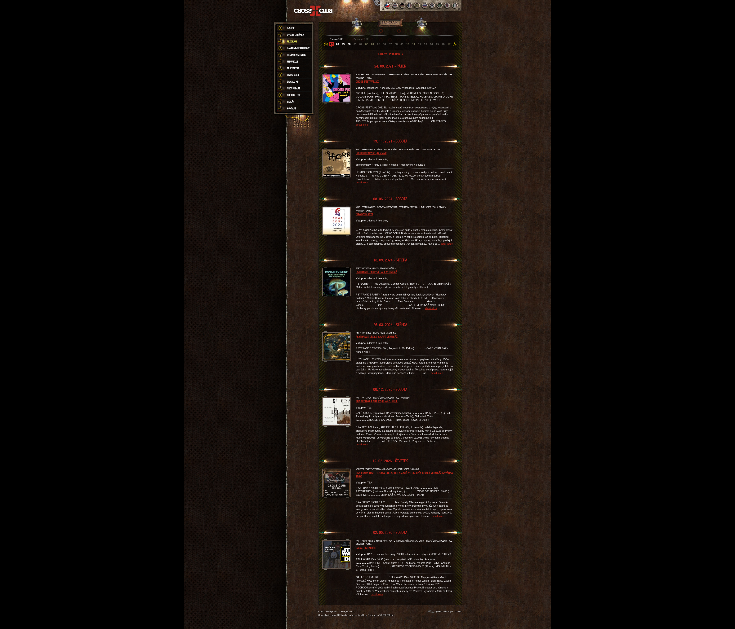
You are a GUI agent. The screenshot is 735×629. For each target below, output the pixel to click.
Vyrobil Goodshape (444, 611)
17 (449, 44)
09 (401, 44)
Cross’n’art (293, 88)
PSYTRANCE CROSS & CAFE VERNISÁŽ (377, 336)
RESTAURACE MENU (296, 54)
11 (413, 44)
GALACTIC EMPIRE (366, 547)
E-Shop (290, 28)
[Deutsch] (402, 5)
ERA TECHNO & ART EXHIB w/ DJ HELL (377, 401)
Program (292, 41)
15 (437, 44)
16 (443, 44)
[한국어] (432, 5)
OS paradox (293, 74)
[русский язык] (425, 5)
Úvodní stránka (295, 34)
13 (425, 44)
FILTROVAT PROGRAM (390, 53)
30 (349, 44)
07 (390, 44)
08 (396, 44)
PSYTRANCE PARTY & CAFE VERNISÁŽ (376, 272)
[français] (410, 5)
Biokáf (290, 101)
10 (407, 44)
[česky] (387, 5)
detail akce (362, 124)
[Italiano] (454, 5)
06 (384, 44)
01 (355, 44)
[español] (417, 5)
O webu (458, 611)
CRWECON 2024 (364, 214)
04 (372, 44)
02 (360, 44)
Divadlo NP (292, 81)
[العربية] (439, 5)
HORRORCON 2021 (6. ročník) (371, 153)
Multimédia (293, 68)
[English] (395, 5)
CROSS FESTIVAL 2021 (368, 81)
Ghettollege (294, 95)
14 (431, 44)
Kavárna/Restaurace (298, 48)
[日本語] (447, 5)
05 (378, 44)
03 (366, 44)
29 (343, 44)
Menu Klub (292, 61)
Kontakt (291, 108)
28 (337, 44)
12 (419, 44)
